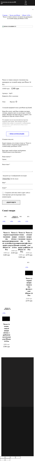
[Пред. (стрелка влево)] (2, 460)
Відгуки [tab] (13, 102)
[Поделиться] (12, 457)
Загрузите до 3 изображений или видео (15, 175)
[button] (6, 227)
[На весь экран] (7, 457)
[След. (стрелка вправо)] (7, 460)
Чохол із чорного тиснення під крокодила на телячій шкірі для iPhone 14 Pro (6, 241)
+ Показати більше (16, 134)
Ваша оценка (6, 156)
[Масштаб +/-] (2, 457)
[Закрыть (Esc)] (18, 457)
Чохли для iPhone (15, 15)
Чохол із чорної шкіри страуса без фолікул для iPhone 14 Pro (29, 286)
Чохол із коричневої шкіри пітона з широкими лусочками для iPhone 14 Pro (14, 240)
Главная (5, 15)
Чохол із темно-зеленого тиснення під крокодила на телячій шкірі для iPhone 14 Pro (22, 242)
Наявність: (5, 96)
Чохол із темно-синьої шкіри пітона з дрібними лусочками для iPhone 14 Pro (6, 332)
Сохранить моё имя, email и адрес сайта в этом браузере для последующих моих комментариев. (16, 195)
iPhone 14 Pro (26, 15)
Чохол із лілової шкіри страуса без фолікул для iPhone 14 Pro (29, 241)
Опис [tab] (4, 102)
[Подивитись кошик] (32, 10)
